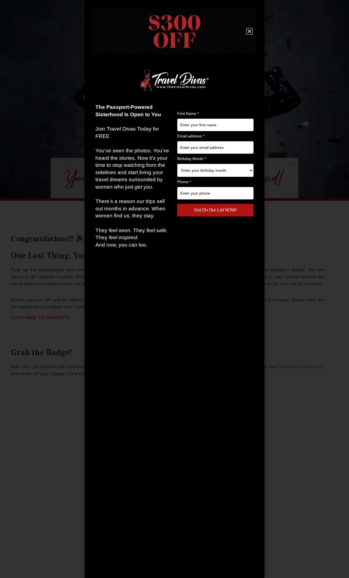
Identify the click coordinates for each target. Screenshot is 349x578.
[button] (249, 31)
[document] (174, 289)
